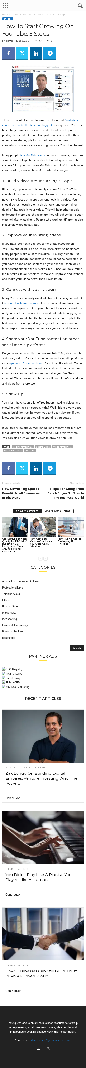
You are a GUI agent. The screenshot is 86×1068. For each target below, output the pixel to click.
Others (15, 14)
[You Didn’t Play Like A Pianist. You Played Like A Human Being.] (43, 837)
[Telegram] (49, 53)
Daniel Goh (12, 798)
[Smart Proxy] (43, 678)
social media (43, 447)
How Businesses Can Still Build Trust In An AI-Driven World (41, 974)
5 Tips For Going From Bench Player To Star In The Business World (65, 493)
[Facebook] (8, 53)
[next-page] (45, 558)
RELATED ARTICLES (27, 511)
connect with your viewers (22, 303)
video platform (13, 450)
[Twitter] (22, 53)
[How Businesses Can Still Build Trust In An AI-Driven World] (43, 934)
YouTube (29, 450)
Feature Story (10, 606)
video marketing (62, 447)
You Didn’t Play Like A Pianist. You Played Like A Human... (38, 877)
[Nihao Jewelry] (43, 674)
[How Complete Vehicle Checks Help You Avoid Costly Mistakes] (43, 527)
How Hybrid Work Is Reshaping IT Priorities (69, 541)
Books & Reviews (13, 631)
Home (5, 14)
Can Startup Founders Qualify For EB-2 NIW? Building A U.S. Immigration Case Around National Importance (15, 545)
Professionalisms (12, 587)
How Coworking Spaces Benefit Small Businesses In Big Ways (21, 493)
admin (9, 40)
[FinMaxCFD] (43, 682)
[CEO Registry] (43, 669)
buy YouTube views (33, 155)
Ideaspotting (9, 619)
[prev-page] (40, 558)
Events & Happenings (15, 625)
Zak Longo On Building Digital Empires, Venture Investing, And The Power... (41, 778)
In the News (9, 612)
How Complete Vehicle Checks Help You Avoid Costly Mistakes (42, 542)
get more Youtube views (26, 363)
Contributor (13, 894)
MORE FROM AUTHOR (57, 511)
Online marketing (23, 447)
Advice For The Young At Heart (21, 581)
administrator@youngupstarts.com (50, 1040)
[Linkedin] (36, 53)
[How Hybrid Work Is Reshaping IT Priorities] (71, 527)
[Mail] (38, 1048)
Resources (8, 637)
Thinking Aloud (11, 593)
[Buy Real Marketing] (43, 687)
